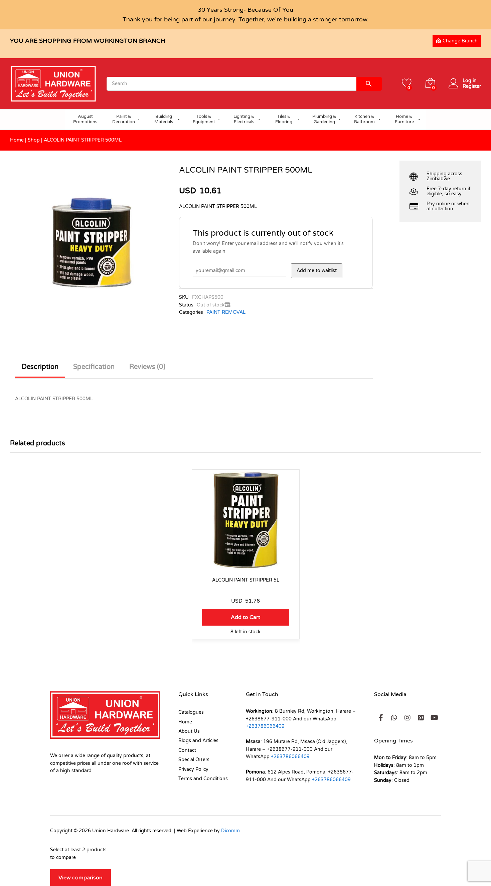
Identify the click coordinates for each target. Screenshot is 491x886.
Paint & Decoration (123, 119)
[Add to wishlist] (245, 566)
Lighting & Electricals (244, 119)
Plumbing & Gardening (324, 119)
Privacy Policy (193, 769)
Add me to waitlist (317, 270)
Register (472, 86)
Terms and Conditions (203, 779)
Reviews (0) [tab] (147, 367)
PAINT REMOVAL (226, 312)
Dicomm (230, 831)
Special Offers (193, 759)
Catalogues (191, 712)
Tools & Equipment (204, 119)
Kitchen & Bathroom (364, 119)
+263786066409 (265, 726)
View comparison (80, 877)
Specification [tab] (94, 367)
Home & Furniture (404, 119)
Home (17, 140)
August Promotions (85, 119)
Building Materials (163, 119)
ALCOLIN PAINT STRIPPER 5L (245, 580)
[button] (245, 617)
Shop (34, 140)
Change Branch (459, 41)
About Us (189, 731)
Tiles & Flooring (283, 119)
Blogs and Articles (198, 740)
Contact (187, 750)
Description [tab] (40, 367)
